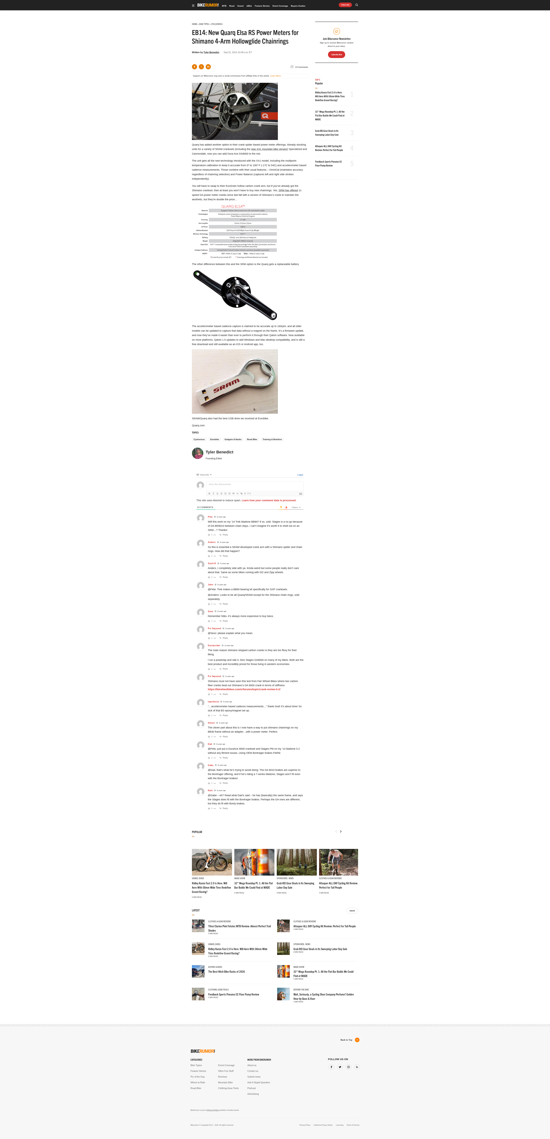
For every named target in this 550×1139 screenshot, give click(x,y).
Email (238, 558)
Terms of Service (259, 596)
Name (238, 572)
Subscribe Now (275, 587)
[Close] (317, 536)
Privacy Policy (242, 596)
